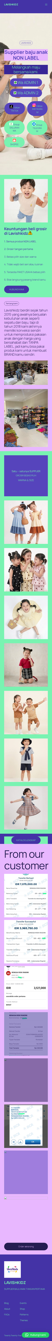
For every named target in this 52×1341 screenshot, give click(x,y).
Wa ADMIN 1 (27, 82)
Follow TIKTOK (15, 109)
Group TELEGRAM (37, 128)
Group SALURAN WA (14, 127)
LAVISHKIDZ (11, 4)
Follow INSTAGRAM (37, 109)
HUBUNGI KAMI (16, 289)
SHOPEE (14, 144)
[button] (35, 1335)
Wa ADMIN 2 (27, 92)
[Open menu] (46, 4)
